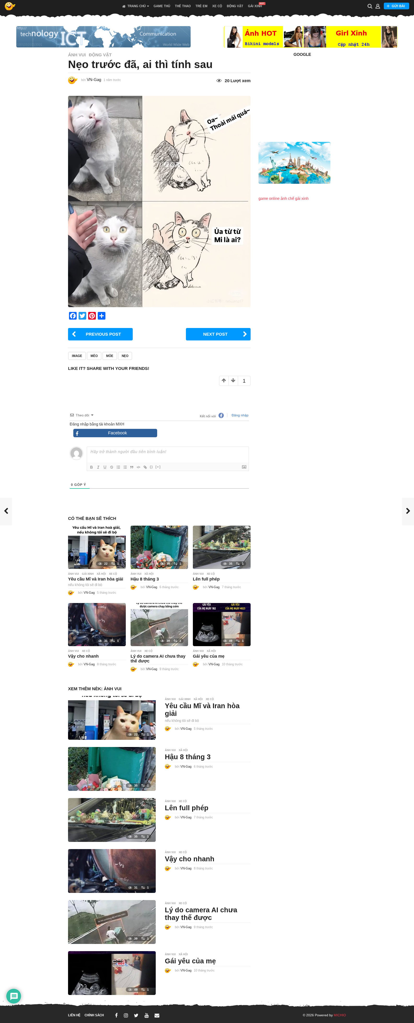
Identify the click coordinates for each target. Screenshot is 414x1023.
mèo (94, 356)
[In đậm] (91, 467)
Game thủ (162, 6)
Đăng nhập (239, 415)
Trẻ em (201, 6)
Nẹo (125, 356)
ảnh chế (287, 198)
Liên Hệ (74, 1015)
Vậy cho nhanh (83, 656)
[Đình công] (111, 467)
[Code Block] (138, 467)
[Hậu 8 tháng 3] (159, 547)
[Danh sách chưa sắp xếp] (125, 467)
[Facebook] (116, 1015)
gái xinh (302, 198)
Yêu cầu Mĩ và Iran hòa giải (95, 579)
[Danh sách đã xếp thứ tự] (118, 467)
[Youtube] (146, 1015)
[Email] (157, 1015)
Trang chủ (136, 6)
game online (269, 198)
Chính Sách (94, 1015)
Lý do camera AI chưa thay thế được (201, 913)
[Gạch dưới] (105, 467)
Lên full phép (206, 579)
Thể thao (183, 6)
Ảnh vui (77, 54)
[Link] (145, 467)
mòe (109, 356)
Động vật (235, 6)
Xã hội (101, 573)
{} (151, 467)
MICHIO (340, 1015)
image (77, 356)
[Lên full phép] (222, 547)
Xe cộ (217, 6)
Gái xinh (255, 6)
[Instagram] (126, 1015)
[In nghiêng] (98, 467)
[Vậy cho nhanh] (97, 624)
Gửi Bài (398, 6)
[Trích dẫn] (131, 467)
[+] (158, 467)
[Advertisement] (302, 96)
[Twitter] (136, 1015)
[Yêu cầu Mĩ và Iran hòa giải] (97, 547)
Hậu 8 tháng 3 (145, 579)
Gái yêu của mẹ (208, 656)
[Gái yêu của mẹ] (222, 624)
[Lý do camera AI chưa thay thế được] (159, 624)
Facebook (117, 433)
